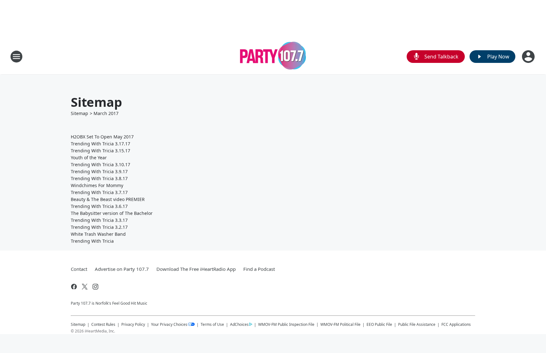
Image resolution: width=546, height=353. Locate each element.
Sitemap (79, 113)
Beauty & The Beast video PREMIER (108, 199)
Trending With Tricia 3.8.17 (99, 178)
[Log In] (529, 56)
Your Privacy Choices (169, 324)
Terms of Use (212, 324)
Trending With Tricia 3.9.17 (99, 171)
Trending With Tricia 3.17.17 (100, 144)
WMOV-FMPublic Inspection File (286, 324)
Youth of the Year (89, 158)
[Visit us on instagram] (95, 286)
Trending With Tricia (92, 241)
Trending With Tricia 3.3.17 (99, 220)
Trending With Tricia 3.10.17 (100, 164)
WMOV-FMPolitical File (340, 324)
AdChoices (239, 324)
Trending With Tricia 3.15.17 (100, 151)
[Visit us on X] (84, 286)
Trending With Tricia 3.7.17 (99, 192)
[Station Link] (273, 56)
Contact (79, 269)
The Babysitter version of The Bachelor (112, 213)
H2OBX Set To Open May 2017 (102, 137)
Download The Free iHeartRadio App (196, 269)
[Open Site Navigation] (16, 56)
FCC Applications (456, 324)
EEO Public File (379, 324)
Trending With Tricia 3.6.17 (99, 206)
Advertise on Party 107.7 (122, 269)
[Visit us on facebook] (74, 286)
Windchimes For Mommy (97, 185)
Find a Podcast (259, 269)
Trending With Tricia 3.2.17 (99, 227)
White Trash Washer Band (98, 234)
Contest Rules (103, 324)
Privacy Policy (133, 324)
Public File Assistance (416, 324)
